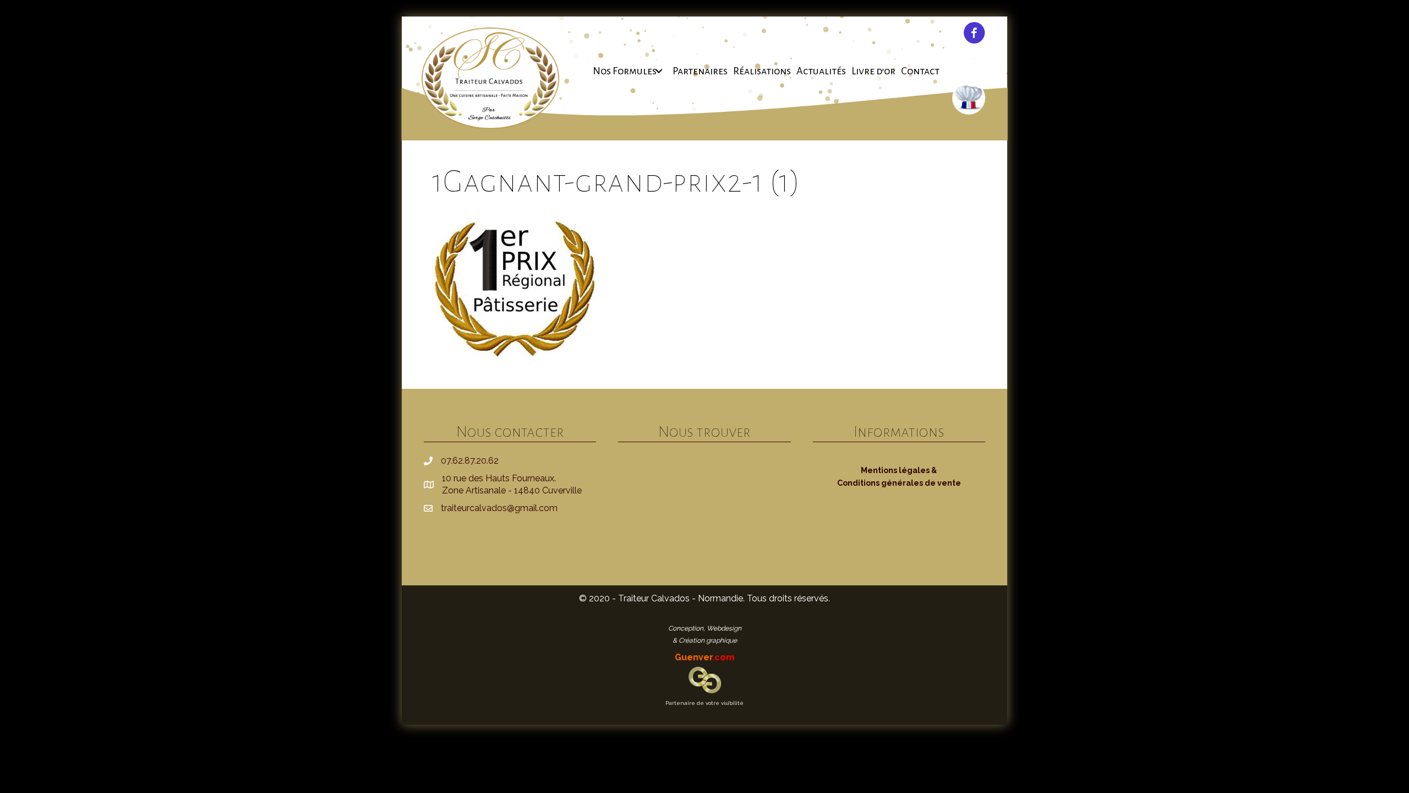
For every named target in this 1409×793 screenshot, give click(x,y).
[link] (630, 71)
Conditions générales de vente (899, 483)
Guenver (705, 657)
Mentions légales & (899, 470)
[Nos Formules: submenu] (659, 71)
